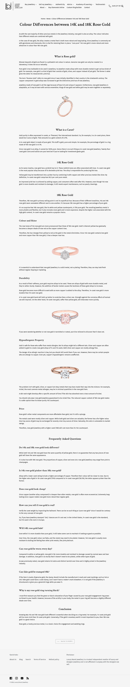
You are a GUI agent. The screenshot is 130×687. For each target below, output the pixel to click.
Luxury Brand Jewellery (21, 682)
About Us (13, 659)
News (48, 19)
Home (43, 19)
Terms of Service (40, 659)
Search (28, 659)
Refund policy (54, 659)
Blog (21, 659)
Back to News (67, 641)
